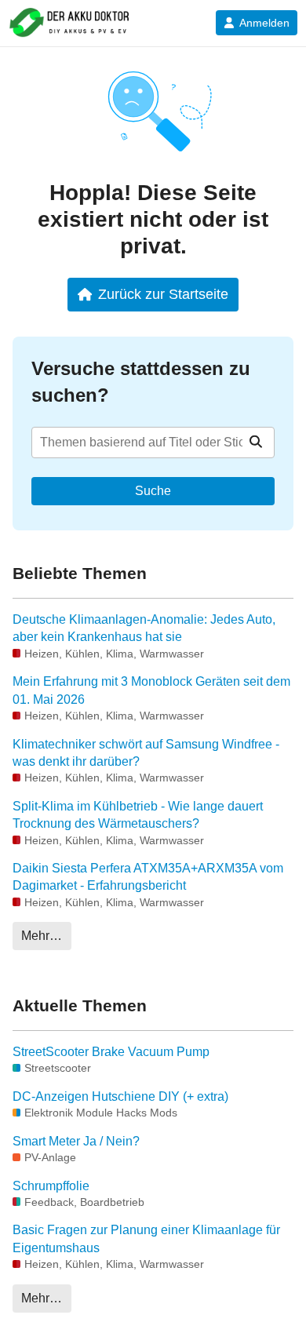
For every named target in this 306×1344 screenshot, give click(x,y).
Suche (153, 490)
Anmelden (264, 22)
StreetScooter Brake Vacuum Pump (111, 1051)
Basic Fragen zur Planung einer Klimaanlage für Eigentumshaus (146, 1238)
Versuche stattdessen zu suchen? (140, 382)
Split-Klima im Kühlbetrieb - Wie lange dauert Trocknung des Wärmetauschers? (138, 814)
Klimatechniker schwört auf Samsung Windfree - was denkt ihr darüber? (146, 753)
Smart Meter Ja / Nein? (76, 1141)
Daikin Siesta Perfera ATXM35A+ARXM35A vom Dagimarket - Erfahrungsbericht (148, 876)
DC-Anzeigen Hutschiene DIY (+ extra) (120, 1096)
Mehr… (41, 935)
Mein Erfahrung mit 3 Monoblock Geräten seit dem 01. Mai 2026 (151, 690)
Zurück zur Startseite (163, 294)
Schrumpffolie (51, 1186)
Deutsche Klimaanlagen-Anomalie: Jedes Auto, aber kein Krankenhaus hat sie (144, 628)
